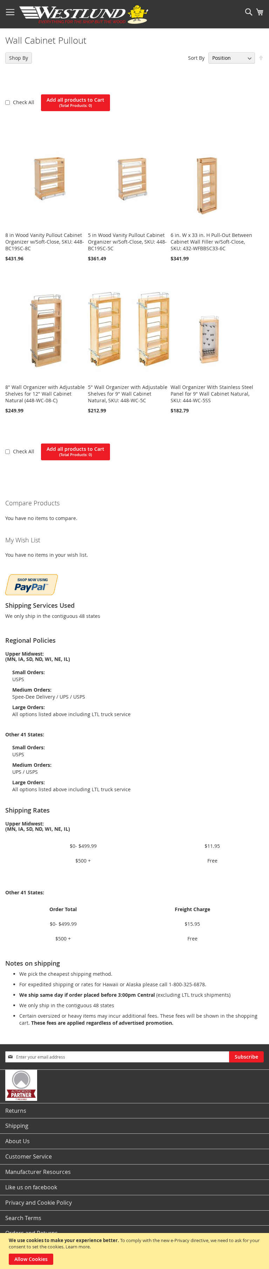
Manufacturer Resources (38, 1172)
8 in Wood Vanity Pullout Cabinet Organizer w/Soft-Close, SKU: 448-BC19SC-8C (44, 242)
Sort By (196, 58)
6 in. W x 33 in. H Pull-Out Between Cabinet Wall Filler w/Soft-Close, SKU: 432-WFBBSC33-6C (211, 242)
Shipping (16, 1126)
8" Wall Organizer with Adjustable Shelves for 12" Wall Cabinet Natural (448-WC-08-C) (45, 394)
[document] (135, 1251)
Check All (24, 102)
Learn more (77, 1246)
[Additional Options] (31, 583)
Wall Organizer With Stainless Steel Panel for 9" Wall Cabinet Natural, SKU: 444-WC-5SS (212, 394)
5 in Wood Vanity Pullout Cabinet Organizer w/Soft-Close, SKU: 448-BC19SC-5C (127, 242)
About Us (17, 1141)
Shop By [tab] (18, 58)
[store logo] (84, 14)
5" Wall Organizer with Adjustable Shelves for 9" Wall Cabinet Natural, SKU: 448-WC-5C (127, 394)
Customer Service (28, 1156)
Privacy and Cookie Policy (38, 1202)
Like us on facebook (31, 1187)
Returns (15, 1111)
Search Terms (23, 1218)
